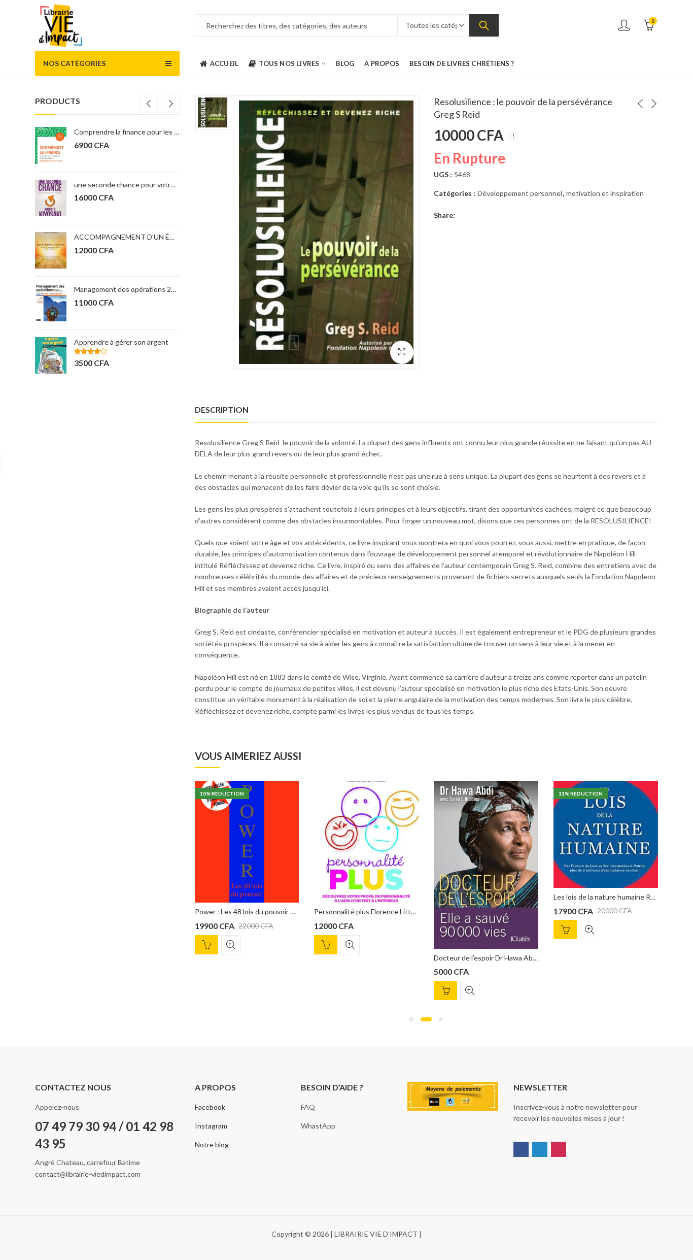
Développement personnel (519, 193)
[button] (411, 1019)
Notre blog (212, 1144)
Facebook (210, 1107)
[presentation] (148, 103)
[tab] (222, 409)
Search (484, 25)
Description (222, 409)
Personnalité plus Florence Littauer (369, 911)
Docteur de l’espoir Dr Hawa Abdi (486, 957)
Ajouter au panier (206, 944)
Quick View (230, 944)
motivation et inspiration (605, 193)
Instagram (211, 1125)
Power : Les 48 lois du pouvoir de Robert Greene (271, 911)
